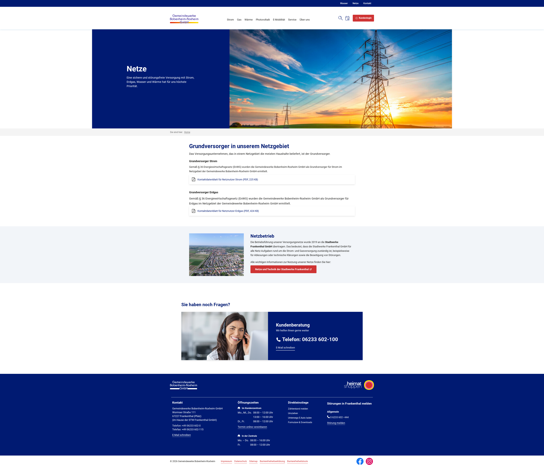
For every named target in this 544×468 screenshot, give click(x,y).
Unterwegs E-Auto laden (300, 417)
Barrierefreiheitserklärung (272, 461)
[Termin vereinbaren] (347, 18)
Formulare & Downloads (300, 422)
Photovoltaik (263, 19)
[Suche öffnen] (340, 18)
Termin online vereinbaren (252, 426)
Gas (239, 19)
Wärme (249, 19)
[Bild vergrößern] (216, 254)
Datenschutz (240, 461)
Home (187, 132)
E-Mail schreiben (285, 347)
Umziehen (293, 413)
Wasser (344, 3)
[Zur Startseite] (184, 22)
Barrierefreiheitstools (297, 461)
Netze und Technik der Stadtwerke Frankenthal (282, 269)
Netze (356, 3)
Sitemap (253, 461)
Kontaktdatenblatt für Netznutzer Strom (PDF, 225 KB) (227, 179)
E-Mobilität (279, 19)
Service (292, 19)
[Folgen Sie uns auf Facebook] (360, 461)
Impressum (226, 461)
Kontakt (367, 3)
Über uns (305, 19)
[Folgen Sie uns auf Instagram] (369, 461)
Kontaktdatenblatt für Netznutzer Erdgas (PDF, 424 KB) (228, 210)
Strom (230, 19)
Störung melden (336, 422)
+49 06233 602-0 (186, 425)
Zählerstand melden (298, 408)
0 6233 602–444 (339, 417)
